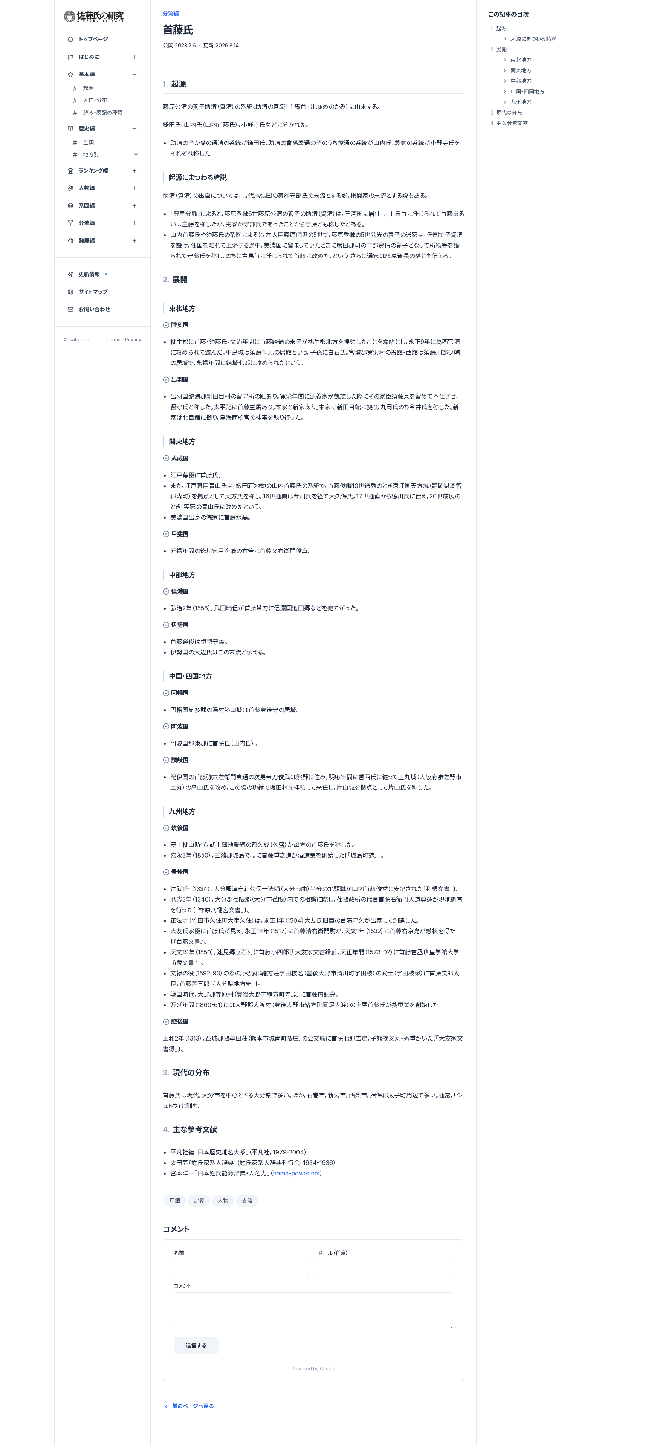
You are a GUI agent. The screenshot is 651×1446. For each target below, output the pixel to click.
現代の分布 (509, 112)
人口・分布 (95, 100)
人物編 (87, 188)
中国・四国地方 (527, 91)
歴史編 (87, 128)
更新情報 (89, 274)
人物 (223, 1200)
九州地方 (521, 102)
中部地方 (521, 81)
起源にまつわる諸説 (533, 38)
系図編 (87, 205)
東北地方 (521, 60)
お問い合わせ (94, 309)
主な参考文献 (512, 123)
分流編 (87, 223)
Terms (113, 339)
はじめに (89, 56)
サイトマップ (93, 292)
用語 (175, 1200)
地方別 (91, 154)
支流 (247, 1200)
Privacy (133, 339)
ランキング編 (93, 170)
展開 (501, 49)
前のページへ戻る (193, 1406)
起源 (88, 88)
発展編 (87, 240)
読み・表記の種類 (102, 112)
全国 (88, 142)
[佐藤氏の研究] (94, 17)
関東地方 (521, 70)
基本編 (87, 74)
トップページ (93, 39)
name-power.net (296, 1173)
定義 (199, 1200)
